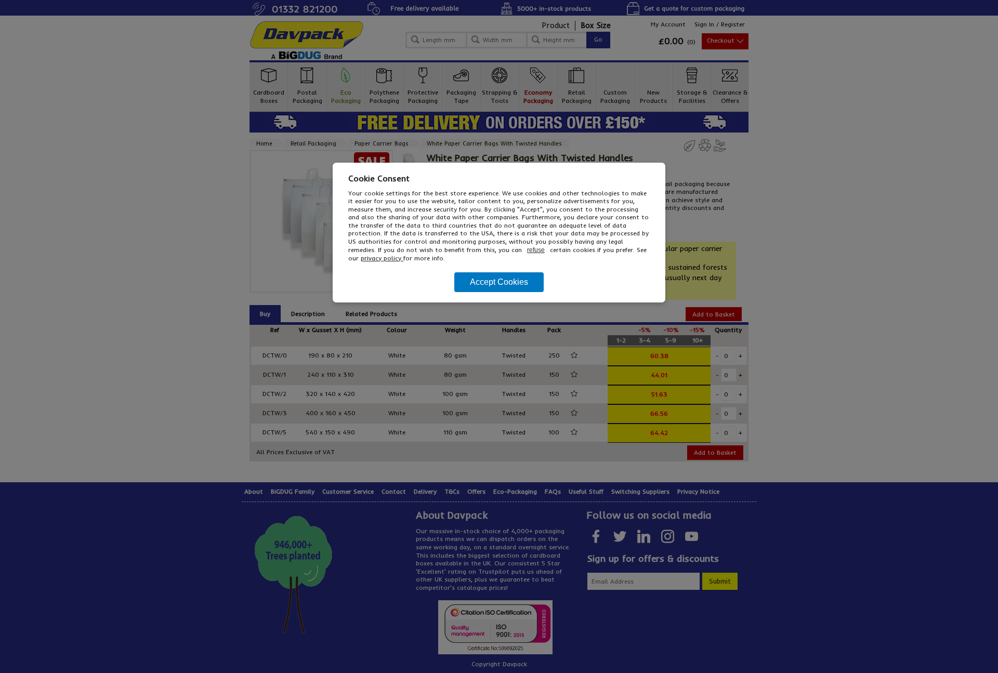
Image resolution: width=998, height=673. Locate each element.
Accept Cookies (499, 282)
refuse (536, 250)
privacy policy (382, 258)
